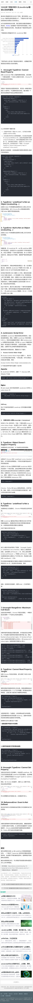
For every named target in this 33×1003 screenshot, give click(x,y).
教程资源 (21, 993)
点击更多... (16, 982)
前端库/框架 (8, 995)
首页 (2, 2)
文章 (15, 2)
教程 (20, 2)
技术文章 (16, 993)
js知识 (21, 12)
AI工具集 (2, 995)
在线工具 (10, 993)
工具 (11, 2)
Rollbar (8, 25)
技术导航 (5, 993)
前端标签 (26, 993)
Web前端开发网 (11, 998)
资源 (7, 2)
